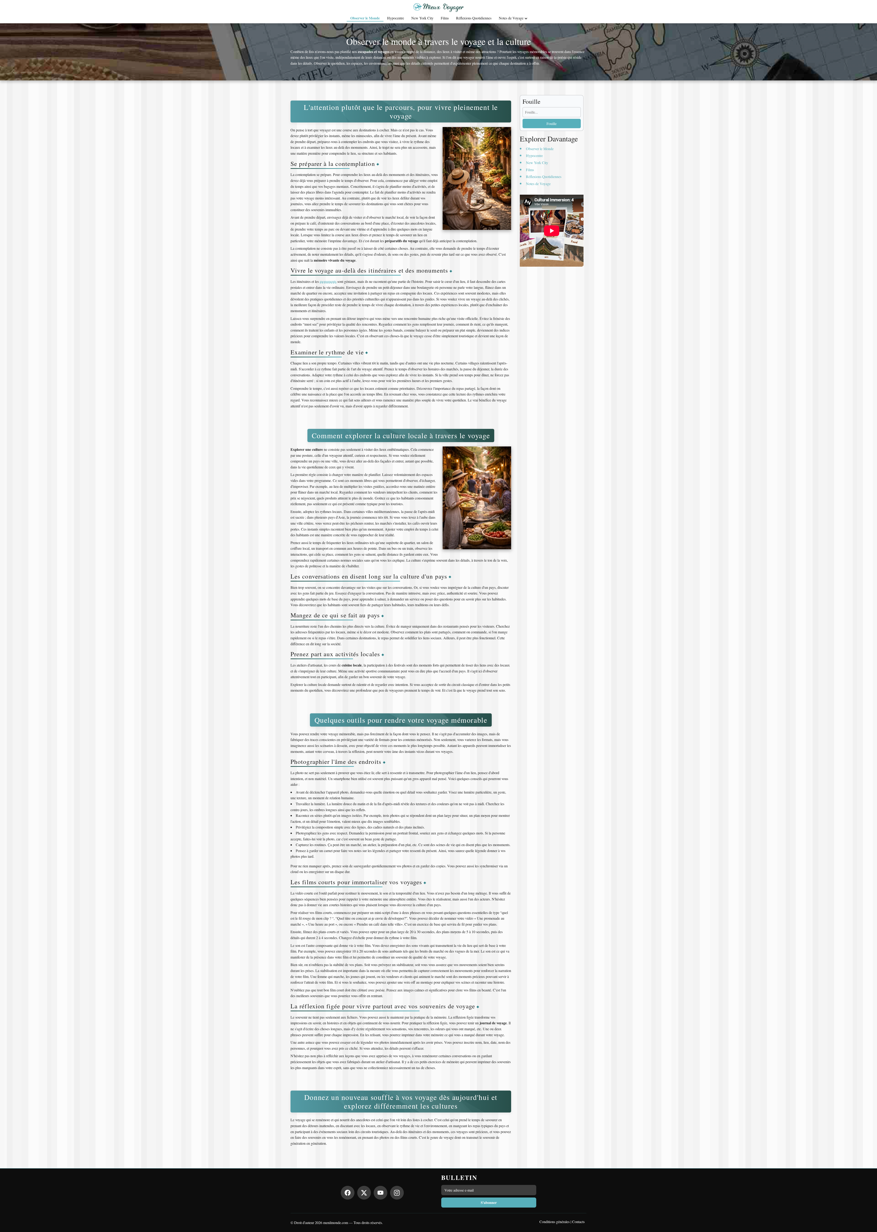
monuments (328, 281)
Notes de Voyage (511, 18)
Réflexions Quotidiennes (473, 18)
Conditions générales (554, 1221)
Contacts (578, 1221)
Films (445, 18)
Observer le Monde (365, 18)
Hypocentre (395, 18)
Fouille (552, 123)
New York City (422, 18)
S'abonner (489, 1202)
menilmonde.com (335, 1222)
